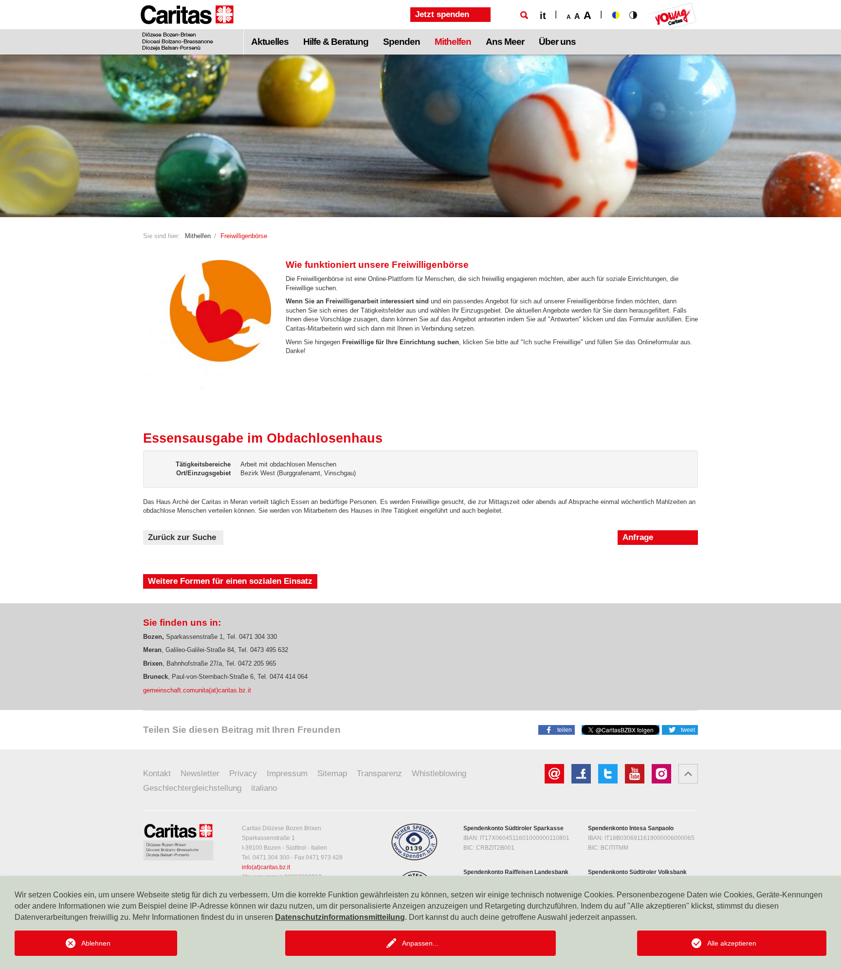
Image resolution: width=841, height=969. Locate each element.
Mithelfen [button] (453, 42)
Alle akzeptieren (731, 943)
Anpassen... (420, 943)
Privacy (243, 773)
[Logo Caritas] (187, 27)
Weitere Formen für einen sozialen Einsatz (230, 581)
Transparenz (379, 773)
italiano (264, 788)
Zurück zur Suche (182, 537)
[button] (556, 729)
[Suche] (524, 15)
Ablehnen (95, 943)
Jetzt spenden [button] (442, 14)
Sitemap (332, 773)
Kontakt (157, 773)
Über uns (557, 42)
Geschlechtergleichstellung (192, 788)
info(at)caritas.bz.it (266, 867)
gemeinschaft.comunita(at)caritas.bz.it (197, 690)
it (543, 15)
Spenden (401, 42)
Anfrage (637, 537)
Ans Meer (505, 42)
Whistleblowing (439, 773)
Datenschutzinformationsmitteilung (340, 917)
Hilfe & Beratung (335, 42)
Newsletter (200, 773)
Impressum (287, 773)
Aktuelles (270, 42)
